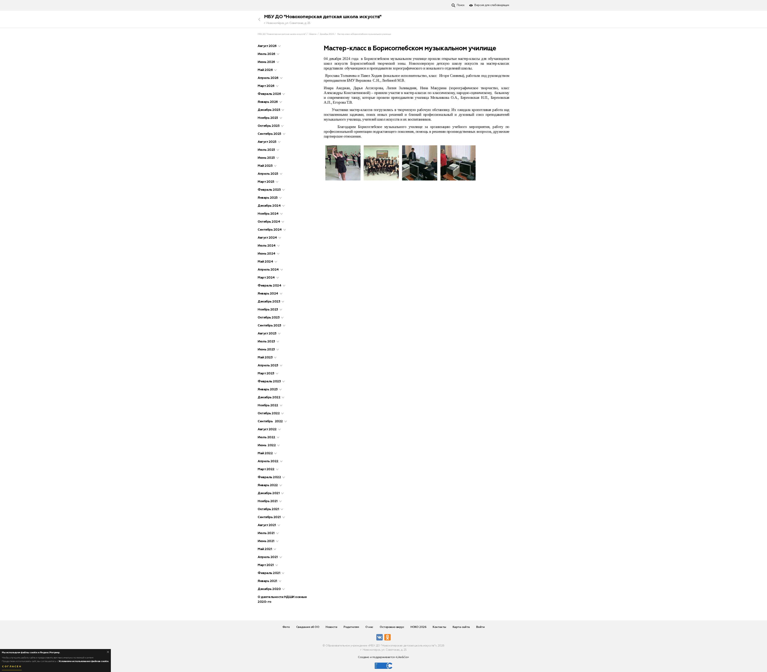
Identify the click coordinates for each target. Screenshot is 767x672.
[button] (279, 46)
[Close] (108, 652)
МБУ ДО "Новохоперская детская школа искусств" (323, 16)
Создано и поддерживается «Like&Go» (383, 657)
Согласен (12, 666)
